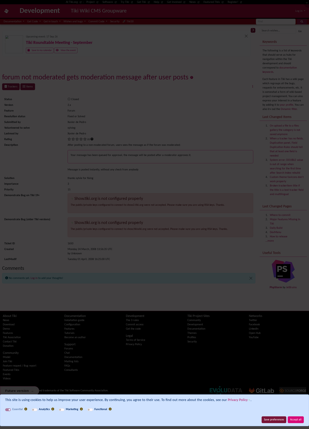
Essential (17, 409)
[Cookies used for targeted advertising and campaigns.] (81, 409)
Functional (100, 409)
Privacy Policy (238, 400)
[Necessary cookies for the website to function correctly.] (25, 409)
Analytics (44, 409)
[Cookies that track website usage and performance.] (52, 409)
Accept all (295, 419)
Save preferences (274, 419)
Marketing (72, 409)
